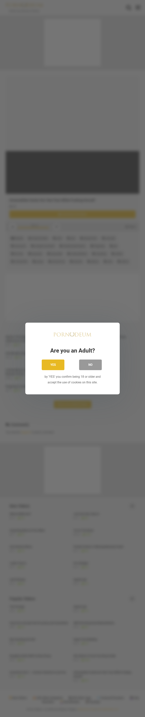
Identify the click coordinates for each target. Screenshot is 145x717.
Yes (53, 365)
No (90, 365)
